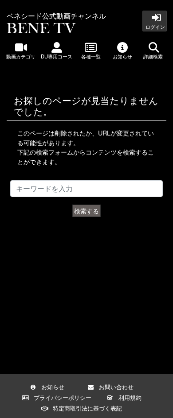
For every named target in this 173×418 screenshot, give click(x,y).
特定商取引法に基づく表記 (87, 408)
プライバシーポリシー (62, 397)
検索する (86, 210)
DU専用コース (56, 56)
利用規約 (130, 397)
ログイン (154, 26)
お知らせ (122, 56)
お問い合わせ (116, 387)
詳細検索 (153, 56)
